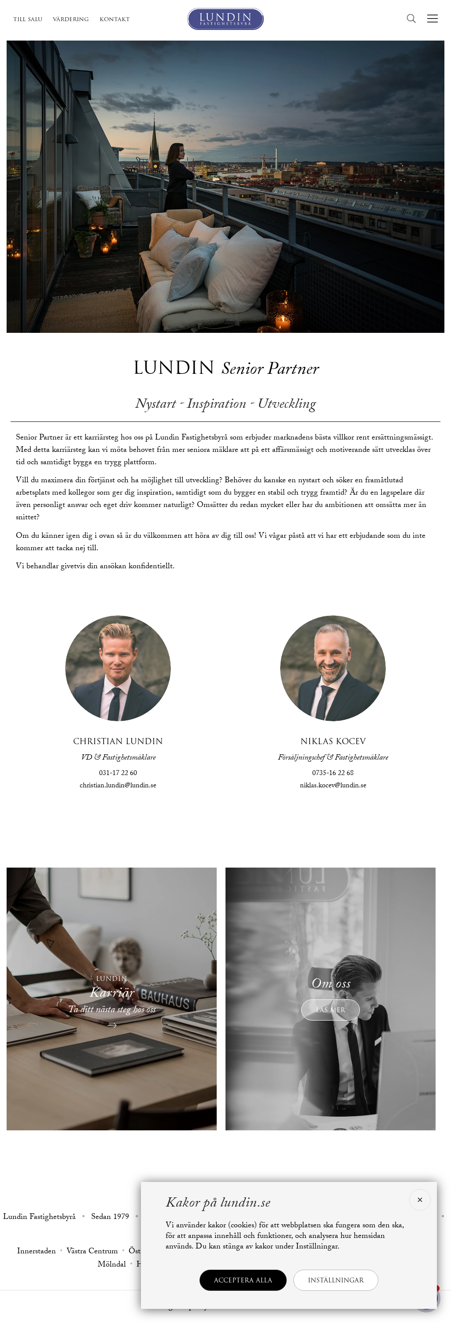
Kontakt (115, 19)
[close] (419, 1200)
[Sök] (413, 19)
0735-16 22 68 (333, 774)
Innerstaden (36, 1252)
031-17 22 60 (118, 774)
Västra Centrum (92, 1252)
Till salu (27, 19)
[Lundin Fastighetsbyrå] (225, 19)
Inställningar (336, 1280)
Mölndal (112, 1265)
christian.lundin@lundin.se (118, 786)
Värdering (71, 19)
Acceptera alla (243, 1280)
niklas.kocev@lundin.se (333, 786)
